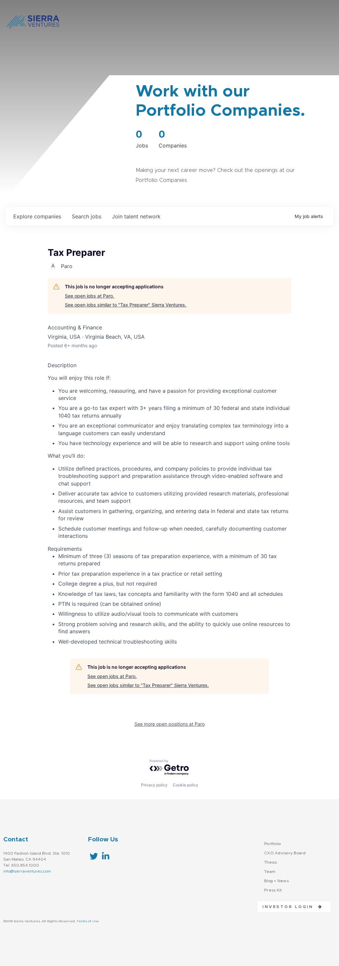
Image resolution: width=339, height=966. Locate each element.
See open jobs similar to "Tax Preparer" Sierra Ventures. (125, 305)
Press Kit (273, 890)
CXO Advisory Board (285, 853)
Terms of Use (87, 921)
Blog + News (276, 881)
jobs (86, 216)
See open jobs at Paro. (89, 296)
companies (37, 216)
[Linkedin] (105, 856)
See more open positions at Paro (169, 724)
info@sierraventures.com (27, 871)
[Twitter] (94, 856)
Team (269, 872)
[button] (290, 906)
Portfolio (272, 844)
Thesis (270, 862)
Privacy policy (154, 784)
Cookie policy (185, 784)
